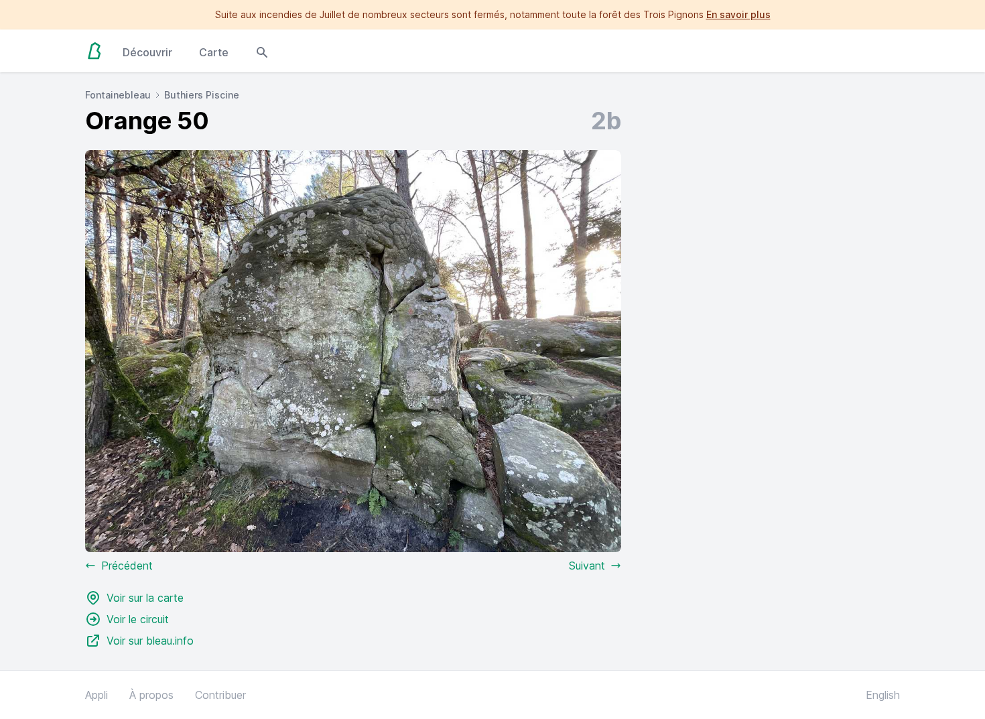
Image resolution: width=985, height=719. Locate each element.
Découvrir (147, 52)
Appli (96, 695)
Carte (213, 52)
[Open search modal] (262, 51)
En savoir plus (738, 14)
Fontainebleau (118, 95)
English (883, 695)
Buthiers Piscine (201, 95)
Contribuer (220, 695)
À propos (151, 695)
